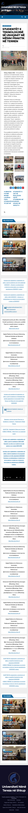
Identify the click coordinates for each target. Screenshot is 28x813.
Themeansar (13, 798)
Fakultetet (18, 800)
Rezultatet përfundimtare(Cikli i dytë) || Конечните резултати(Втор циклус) (13, 309)
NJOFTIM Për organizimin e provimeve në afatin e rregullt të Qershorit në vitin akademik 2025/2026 (14, 661)
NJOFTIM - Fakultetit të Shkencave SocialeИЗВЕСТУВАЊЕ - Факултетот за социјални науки (14, 431)
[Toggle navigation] (25, 17)
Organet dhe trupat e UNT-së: (10, 802)
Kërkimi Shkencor (7, 805)
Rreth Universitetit (11, 800)
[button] (22, 17)
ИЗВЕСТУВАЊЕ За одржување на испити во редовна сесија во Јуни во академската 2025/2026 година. (14, 667)
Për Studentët (21, 802)
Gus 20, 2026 (8, 726)
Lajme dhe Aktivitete (21, 807)
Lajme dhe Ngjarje (8, 245)
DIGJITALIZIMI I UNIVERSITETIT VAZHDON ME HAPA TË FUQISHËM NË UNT (13, 756)
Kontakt (17, 809)
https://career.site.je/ (14, 328)
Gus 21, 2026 (8, 711)
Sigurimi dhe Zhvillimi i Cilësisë (9, 807)
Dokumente (11, 809)
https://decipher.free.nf (14, 388)
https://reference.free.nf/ (14, 365)
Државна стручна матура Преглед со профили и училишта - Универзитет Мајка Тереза (14, 421)
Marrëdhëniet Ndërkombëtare (18, 805)
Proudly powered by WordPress (8, 796)
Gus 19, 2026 (8, 758)
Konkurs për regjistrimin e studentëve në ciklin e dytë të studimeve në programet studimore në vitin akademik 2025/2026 (14, 454)
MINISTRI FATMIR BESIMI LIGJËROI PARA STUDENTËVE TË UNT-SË (8, 197)
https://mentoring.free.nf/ (14, 345)
